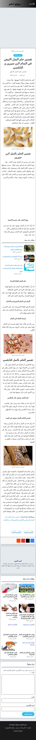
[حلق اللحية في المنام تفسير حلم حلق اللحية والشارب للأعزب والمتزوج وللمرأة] (27, 608)
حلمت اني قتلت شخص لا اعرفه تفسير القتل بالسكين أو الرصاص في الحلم (12, 268)
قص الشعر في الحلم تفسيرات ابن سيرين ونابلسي (11, 615)
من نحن (18, 727)
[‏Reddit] (18, 541)
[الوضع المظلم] (23, 4)
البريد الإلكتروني (30, 705)
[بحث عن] (27, 4)
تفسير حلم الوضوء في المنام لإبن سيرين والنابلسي (26, 635)
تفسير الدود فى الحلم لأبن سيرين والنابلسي (10, 635)
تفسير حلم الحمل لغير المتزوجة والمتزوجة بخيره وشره (10, 596)
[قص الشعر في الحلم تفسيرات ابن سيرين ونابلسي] (9, 607)
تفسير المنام (16, 532)
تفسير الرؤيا (28, 532)
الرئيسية (21, 51)
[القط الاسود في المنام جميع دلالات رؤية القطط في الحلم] (29, 248)
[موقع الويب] (19, 571)
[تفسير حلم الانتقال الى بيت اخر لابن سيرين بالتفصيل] (27, 588)
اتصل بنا (28, 727)
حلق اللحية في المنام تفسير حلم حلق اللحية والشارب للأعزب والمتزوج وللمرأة (26, 616)
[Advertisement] (18, 28)
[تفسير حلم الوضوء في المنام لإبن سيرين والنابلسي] (27, 628)
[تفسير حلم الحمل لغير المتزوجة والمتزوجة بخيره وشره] (9, 588)
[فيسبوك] (32, 541)
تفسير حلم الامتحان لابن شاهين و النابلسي (10, 653)
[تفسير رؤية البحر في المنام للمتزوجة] (27, 646)
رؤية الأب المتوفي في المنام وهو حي (12, 256)
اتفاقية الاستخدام (18, 731)
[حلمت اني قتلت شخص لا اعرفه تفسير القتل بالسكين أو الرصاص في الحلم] (29, 267)
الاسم (32, 697)
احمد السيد (22, 75)
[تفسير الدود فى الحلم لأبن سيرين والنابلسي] (9, 628)
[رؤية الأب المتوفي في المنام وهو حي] (29, 258)
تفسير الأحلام (14, 51)
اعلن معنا (23, 727)
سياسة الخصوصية (10, 727)
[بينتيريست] (23, 541)
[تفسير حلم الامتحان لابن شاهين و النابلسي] (9, 646)
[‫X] (28, 541)
